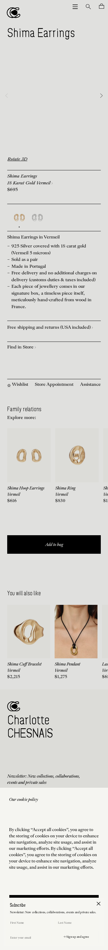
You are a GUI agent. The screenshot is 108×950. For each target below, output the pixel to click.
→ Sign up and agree (76, 937)
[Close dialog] (98, 903)
